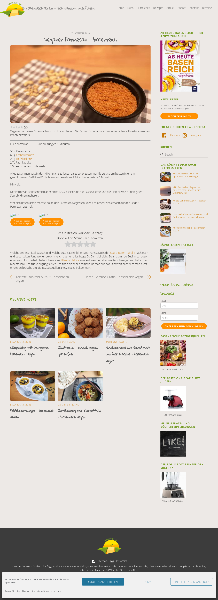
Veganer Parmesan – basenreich (80, 39)
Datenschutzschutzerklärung (35, 591)
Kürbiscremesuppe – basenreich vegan (189, 229)
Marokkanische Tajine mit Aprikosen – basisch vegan (186, 175)
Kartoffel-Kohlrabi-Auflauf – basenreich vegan (42, 278)
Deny (147, 581)
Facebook (175, 135)
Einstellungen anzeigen (191, 581)
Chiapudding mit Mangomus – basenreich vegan (31, 350)
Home (120, 8)
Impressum (56, 591)
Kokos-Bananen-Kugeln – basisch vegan (189, 202)
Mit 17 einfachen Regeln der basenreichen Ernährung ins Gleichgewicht (187, 190)
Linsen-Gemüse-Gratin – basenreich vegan (114, 277)
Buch (130, 8)
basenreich (16, 341)
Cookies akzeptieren (103, 581)
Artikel (170, 8)
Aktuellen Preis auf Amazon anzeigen (22, 222)
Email (163, 300)
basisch (62, 341)
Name (163, 312)
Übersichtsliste (70, 260)
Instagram (195, 135)
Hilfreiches (143, 8)
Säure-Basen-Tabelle (122, 253)
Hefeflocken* (24, 159)
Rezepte (158, 8)
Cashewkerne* (25, 155)
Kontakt (194, 8)
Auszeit (182, 8)
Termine (207, 8)
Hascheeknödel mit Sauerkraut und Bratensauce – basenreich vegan (128, 354)
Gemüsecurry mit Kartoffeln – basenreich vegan (79, 413)
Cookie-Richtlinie (13, 591)
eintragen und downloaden (184, 326)
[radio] (68, 244)
